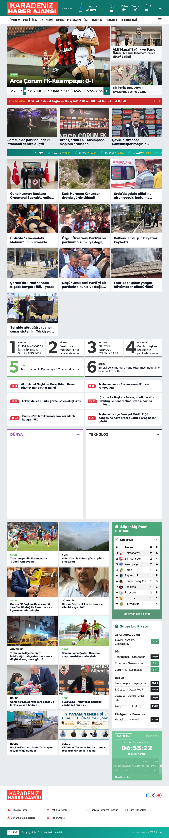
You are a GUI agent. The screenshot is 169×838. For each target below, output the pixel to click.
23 (79, 91)
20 (69, 91)
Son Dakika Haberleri (23, 817)
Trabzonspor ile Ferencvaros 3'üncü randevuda (29, 560)
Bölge (14, 698)
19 (66, 91)
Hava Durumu (20, 809)
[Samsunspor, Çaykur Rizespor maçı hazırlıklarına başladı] (84, 631)
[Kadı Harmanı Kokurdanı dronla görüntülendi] (84, 174)
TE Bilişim (156, 832)
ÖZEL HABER (93, 20)
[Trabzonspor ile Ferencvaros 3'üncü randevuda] (32, 536)
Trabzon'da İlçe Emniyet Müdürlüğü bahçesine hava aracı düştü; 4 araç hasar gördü (127, 418)
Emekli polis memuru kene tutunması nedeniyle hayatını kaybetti (129, 369)
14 (50, 91)
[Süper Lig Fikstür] (157, 626)
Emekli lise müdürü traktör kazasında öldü (69, 350)
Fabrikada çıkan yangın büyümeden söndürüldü (133, 285)
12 (44, 91)
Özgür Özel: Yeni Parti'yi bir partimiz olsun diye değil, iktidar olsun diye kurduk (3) (84, 240)
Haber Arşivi (58, 817)
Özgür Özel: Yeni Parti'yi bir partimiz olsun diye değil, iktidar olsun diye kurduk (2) (84, 285)
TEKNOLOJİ (128, 20)
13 (47, 91)
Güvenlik (65, 342)
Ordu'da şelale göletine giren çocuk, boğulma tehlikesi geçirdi (133, 196)
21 (73, 91)
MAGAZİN (74, 20)
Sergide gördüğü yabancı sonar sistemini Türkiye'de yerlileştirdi (31, 329)
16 (57, 91)
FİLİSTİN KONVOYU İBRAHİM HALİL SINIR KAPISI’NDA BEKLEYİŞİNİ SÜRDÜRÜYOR (30, 350)
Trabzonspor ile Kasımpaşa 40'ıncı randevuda (50, 369)
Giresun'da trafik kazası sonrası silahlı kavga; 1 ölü (82, 606)
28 (95, 91)
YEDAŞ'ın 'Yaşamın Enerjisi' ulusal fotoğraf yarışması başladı (84, 749)
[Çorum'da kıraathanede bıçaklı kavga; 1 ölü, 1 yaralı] (32, 263)
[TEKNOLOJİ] (157, 434)
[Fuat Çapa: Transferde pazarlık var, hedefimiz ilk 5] (84, 680)
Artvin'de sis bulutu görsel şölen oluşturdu (51, 401)
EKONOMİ (46, 20)
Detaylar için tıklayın (137, 613)
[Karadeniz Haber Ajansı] (32, 8)
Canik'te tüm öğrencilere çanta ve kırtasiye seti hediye (32, 703)
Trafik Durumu (59, 809)
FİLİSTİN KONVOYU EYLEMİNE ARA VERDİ (108, 350)
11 (41, 91)
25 (85, 91)
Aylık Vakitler (124, 777)
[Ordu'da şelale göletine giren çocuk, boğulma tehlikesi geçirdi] (136, 174)
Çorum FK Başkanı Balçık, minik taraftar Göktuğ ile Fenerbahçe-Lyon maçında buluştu (128, 401)
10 (37, 91)
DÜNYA (16, 434)
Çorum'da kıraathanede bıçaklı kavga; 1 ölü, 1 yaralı (32, 285)
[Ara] (160, 8)
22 (76, 91)
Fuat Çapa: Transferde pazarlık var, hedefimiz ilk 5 (81, 703)
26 (89, 91)
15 (53, 91)
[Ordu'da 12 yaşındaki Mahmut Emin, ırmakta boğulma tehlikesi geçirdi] (32, 218)
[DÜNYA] (78, 434)
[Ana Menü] (160, 20)
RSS (14, 832)
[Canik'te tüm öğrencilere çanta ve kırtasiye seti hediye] (32, 680)
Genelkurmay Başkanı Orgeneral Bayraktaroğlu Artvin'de (30, 196)
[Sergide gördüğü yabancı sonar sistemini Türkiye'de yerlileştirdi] (32, 307)
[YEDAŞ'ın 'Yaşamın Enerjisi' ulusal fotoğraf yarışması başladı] (84, 725)
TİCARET (111, 20)
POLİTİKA (30, 20)
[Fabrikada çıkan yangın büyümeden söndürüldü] (136, 263)
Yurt (65, 554)
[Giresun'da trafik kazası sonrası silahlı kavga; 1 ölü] (84, 582)
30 (102, 91)
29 (98, 91)
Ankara (22, 342)
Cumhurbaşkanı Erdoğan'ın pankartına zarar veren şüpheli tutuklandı (147, 350)
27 (92, 91)
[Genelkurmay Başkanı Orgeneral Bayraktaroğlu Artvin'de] (32, 174)
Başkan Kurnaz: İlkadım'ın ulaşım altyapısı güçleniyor (31, 749)
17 (60, 91)
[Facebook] (146, 795)
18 (63, 91)
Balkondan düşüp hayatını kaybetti (135, 240)
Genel (101, 364)
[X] (152, 795)
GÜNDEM (13, 20)
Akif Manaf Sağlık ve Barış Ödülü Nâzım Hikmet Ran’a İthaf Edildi (48, 385)
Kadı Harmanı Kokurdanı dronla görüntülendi (81, 196)
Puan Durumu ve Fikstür (104, 809)
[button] (155, 101)
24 (82, 91)
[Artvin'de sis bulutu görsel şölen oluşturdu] (84, 536)
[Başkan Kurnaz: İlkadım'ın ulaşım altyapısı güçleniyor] (32, 725)
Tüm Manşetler (137, 809)
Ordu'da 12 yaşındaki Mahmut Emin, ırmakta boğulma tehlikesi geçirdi (31, 240)
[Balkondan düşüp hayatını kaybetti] (136, 218)
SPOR (60, 20)
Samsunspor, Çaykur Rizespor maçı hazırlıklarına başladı (81, 654)
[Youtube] (159, 795)
